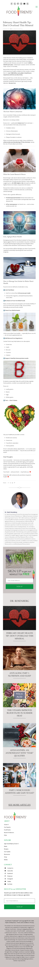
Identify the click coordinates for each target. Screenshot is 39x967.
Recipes (6, 849)
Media (6, 859)
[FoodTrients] (19, 11)
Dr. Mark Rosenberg (17, 29)
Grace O (6, 824)
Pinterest (9, 876)
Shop (5, 857)
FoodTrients (7, 830)
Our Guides (7, 851)
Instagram (10, 879)
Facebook (10, 873)
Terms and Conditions (23, 922)
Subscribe (10, 871)
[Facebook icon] (12, 4)
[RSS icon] (27, 4)
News (5, 846)
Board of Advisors (9, 832)
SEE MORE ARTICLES (19, 805)
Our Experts (7, 827)
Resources (7, 854)
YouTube (9, 884)
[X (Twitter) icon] (15, 4)
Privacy (32, 922)
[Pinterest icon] (18, 4)
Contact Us (10, 868)
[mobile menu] (36, 6)
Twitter (9, 881)
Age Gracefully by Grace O (11, 843)
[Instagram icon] (21, 4)
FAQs (5, 835)
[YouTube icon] (24, 4)
